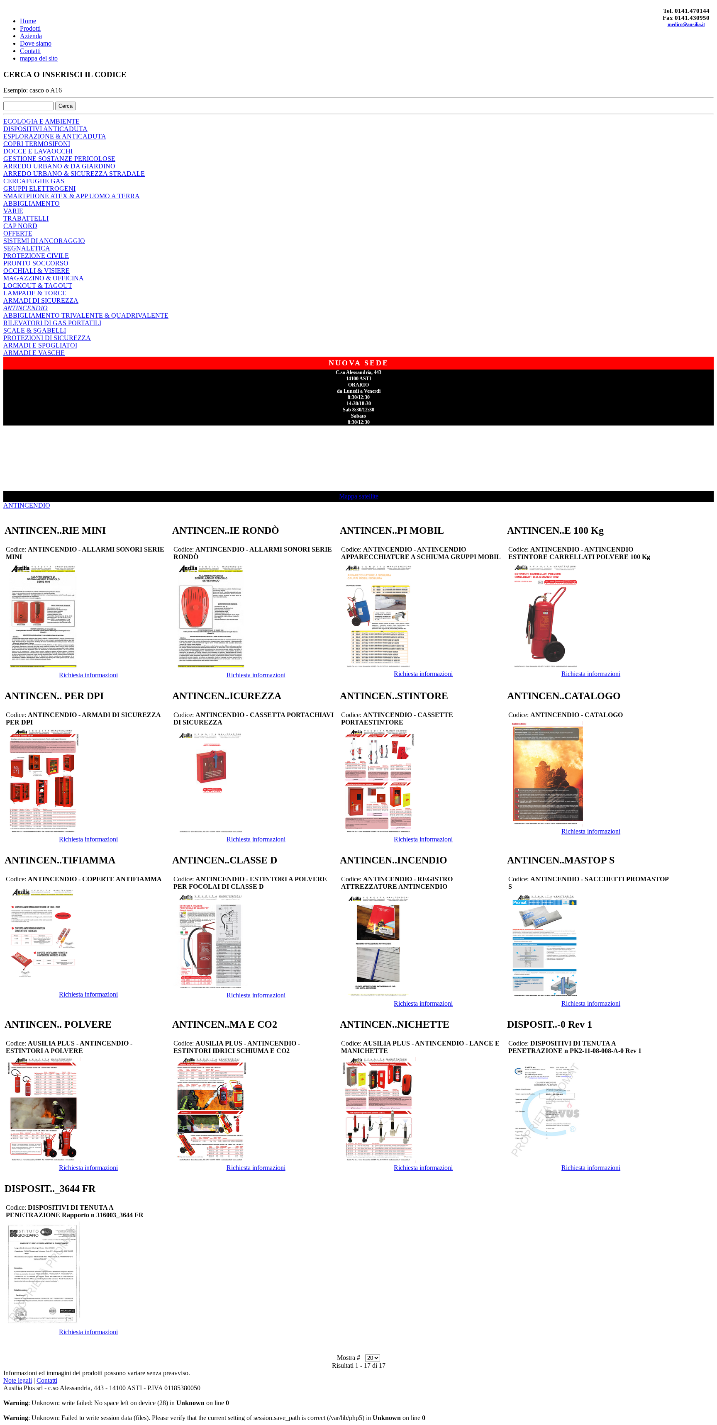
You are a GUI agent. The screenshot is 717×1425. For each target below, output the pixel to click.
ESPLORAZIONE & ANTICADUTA (54, 136)
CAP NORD (20, 225)
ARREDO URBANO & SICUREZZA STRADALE (74, 173)
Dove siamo (35, 43)
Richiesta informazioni (88, 674)
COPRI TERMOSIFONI (36, 143)
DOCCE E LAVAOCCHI (38, 151)
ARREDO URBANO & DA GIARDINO (59, 166)
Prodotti (30, 28)
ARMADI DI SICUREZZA (40, 300)
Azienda (31, 35)
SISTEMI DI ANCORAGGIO (44, 240)
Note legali (17, 1380)
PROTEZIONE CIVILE (36, 255)
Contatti (30, 50)
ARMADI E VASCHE (34, 352)
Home (28, 20)
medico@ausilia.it (686, 24)
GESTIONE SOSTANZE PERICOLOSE (59, 158)
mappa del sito (39, 58)
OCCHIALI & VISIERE (36, 270)
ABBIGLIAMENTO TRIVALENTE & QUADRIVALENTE (85, 315)
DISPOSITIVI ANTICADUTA (45, 128)
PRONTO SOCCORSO (35, 263)
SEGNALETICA (26, 248)
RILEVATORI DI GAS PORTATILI (52, 322)
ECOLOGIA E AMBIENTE (41, 121)
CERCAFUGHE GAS (33, 181)
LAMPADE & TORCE (34, 293)
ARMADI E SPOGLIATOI (40, 345)
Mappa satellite (358, 496)
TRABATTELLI (26, 218)
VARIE (13, 210)
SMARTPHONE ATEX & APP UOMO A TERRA (71, 195)
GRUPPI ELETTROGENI (39, 188)
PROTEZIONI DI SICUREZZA (47, 337)
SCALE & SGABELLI (34, 330)
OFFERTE (17, 233)
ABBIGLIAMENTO (31, 203)
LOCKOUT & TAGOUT (37, 285)
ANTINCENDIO (25, 307)
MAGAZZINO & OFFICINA (43, 278)
